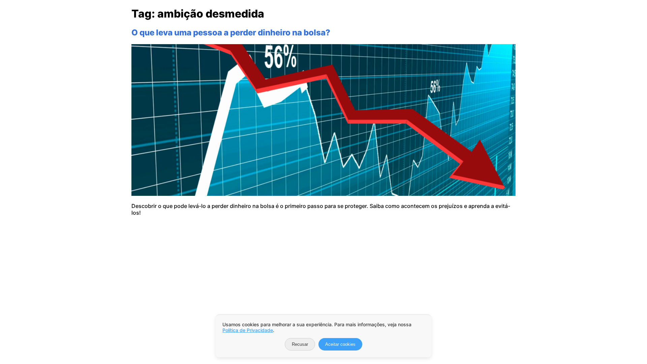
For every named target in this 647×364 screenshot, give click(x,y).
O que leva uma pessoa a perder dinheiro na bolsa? (230, 32)
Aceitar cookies (340, 344)
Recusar (300, 344)
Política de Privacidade (247, 330)
